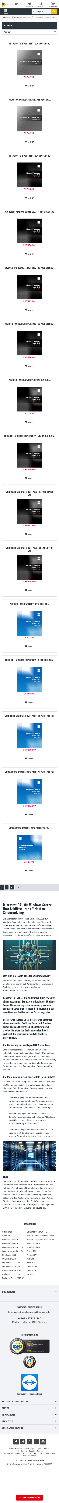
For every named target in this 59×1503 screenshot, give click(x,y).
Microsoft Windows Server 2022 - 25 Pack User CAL (29, 323)
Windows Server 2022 (11, 1239)
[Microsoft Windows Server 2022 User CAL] (29, 175)
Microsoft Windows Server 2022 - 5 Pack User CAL (29, 211)
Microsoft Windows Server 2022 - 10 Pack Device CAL (29, 493)
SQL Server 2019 (9, 1259)
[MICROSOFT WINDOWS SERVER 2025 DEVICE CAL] (29, 118)
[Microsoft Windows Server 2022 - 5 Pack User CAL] (29, 231)
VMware (30, 1274)
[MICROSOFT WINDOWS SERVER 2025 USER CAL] (29, 62)
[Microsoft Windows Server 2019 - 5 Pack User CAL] (29, 679)
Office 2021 (7, 1232)
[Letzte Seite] (12, 887)
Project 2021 (32, 1251)
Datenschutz (50, 1453)
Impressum (32, 1455)
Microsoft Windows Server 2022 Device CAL (30, 379)
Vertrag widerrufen (31, 1497)
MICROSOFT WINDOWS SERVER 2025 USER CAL (29, 43)
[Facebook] (16, 1441)
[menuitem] (53, 5)
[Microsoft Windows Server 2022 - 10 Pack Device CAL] (29, 511)
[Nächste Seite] (7, 887)
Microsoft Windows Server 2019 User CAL (29, 604)
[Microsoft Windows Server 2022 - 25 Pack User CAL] (29, 343)
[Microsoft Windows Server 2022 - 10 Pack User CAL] (29, 287)
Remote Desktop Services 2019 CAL (42, 1239)
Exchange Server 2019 (11, 1270)
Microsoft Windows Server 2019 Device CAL (29, 828)
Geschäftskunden (15, 1449)
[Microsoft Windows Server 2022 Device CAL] (29, 399)
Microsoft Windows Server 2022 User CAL (29, 155)
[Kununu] (36, 1441)
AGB (24, 1455)
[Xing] (23, 1441)
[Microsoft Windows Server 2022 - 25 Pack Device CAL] (29, 567)
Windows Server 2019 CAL (13, 1251)
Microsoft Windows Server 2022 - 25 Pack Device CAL (29, 549)
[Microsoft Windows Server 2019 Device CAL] (29, 847)
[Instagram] (43, 1441)
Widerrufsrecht (38, 1453)
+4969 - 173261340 (29, 1318)
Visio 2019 (31, 1263)
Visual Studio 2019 (35, 1247)
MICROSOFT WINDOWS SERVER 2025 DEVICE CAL (30, 99)
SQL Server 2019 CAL (11, 1266)
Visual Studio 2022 (35, 1243)
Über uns (40, 1451)
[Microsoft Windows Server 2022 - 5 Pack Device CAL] (29, 455)
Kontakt (32, 1451)
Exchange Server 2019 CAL (13, 1278)
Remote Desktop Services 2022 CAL (42, 1236)
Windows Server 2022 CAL (13, 1247)
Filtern (9, 25)
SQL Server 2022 (9, 1255)
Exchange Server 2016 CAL (38, 1232)
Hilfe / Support (21, 1451)
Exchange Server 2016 (11, 1274)
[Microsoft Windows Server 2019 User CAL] (29, 623)
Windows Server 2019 (11, 1243)
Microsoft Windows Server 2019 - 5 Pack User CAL (29, 660)
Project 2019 (32, 1255)
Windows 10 (32, 1270)
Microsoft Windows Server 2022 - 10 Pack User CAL (29, 267)
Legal (39, 1449)
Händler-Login (29, 1449)
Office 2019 (7, 1236)
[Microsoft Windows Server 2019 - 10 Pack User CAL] (29, 735)
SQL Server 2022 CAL (11, 1263)
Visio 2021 (31, 1259)
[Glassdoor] (29, 1441)
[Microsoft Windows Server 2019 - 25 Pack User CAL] (29, 791)
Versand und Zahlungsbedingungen (17, 1453)
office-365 (46, 1449)
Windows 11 (32, 1266)
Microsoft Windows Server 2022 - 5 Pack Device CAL (29, 436)
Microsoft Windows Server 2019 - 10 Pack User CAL (29, 716)
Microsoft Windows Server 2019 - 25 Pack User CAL (29, 772)
